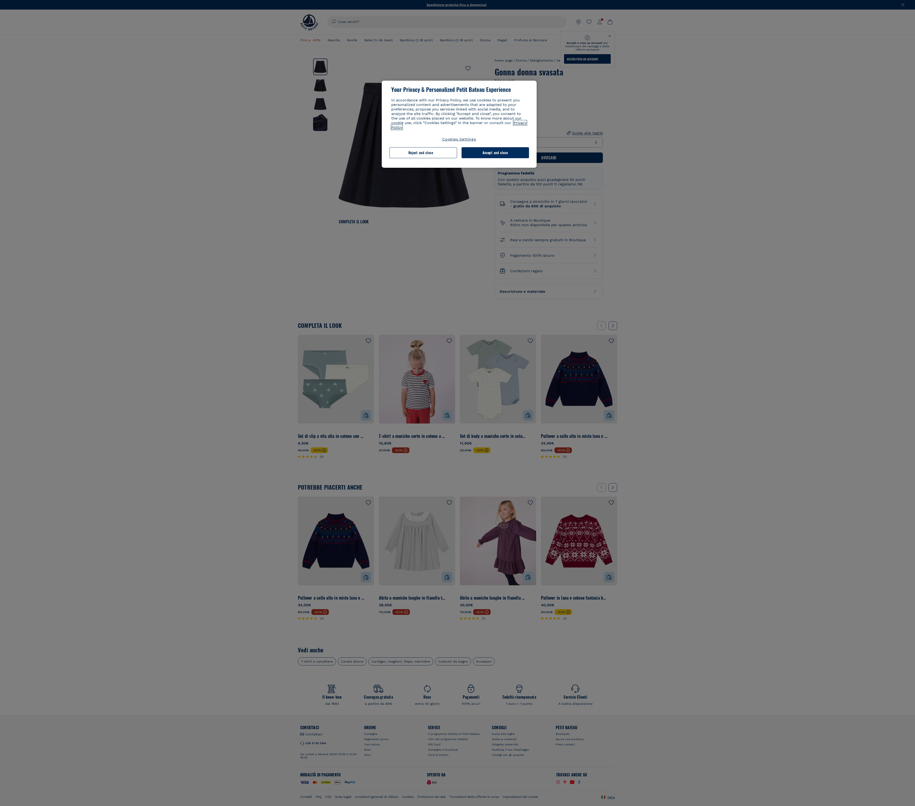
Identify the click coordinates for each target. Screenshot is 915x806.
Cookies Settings (459, 139)
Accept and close (495, 152)
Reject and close (420, 152)
